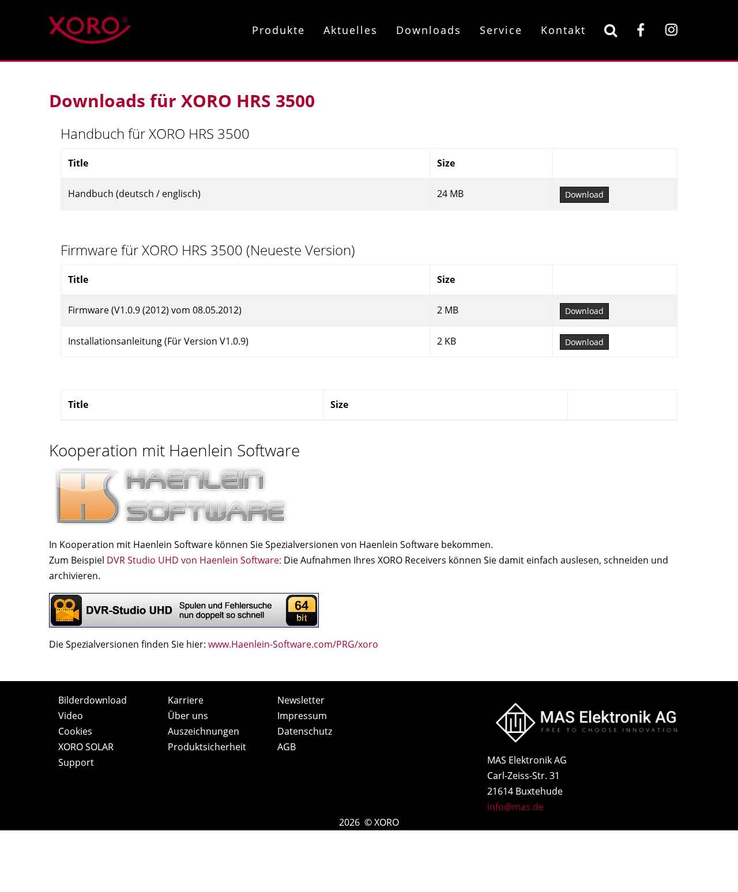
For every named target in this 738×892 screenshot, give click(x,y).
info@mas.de (515, 806)
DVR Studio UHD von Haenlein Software (193, 560)
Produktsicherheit (207, 746)
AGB (286, 746)
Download (584, 194)
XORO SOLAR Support (86, 754)
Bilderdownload (92, 700)
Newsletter (301, 700)
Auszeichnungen (203, 731)
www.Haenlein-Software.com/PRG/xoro (293, 644)
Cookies (75, 731)
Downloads (428, 30)
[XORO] (90, 28)
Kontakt (563, 30)
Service (501, 30)
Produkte (278, 30)
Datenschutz (304, 731)
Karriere (186, 700)
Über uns (188, 715)
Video (70, 715)
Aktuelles (350, 30)
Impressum (302, 715)
